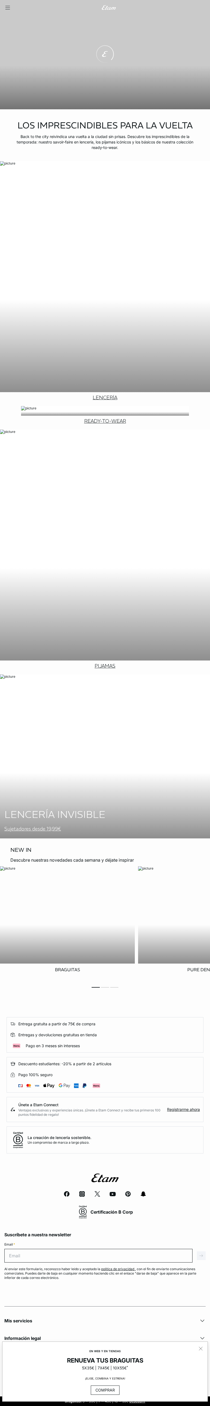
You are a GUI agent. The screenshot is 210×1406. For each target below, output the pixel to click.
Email (9, 1244)
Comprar (105, 1390)
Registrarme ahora (183, 1109)
